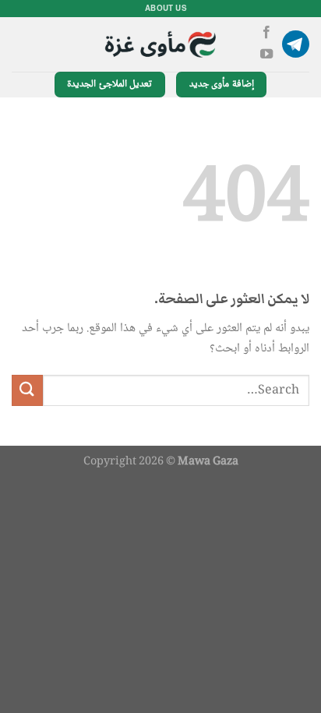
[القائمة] (295, 44)
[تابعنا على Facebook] (266, 33)
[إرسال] (27, 390)
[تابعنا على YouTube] (266, 55)
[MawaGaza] (160, 44)
